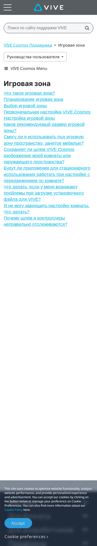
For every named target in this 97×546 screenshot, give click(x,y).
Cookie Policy (13, 510)
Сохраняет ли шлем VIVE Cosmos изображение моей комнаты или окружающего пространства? (39, 155)
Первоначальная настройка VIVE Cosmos (47, 112)
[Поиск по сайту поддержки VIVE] (85, 28)
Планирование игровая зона (33, 99)
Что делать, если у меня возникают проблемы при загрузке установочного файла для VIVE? (44, 193)
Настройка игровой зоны (29, 118)
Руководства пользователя (33, 56)
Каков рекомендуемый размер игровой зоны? (44, 127)
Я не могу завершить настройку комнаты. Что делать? (47, 208)
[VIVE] (48, 7)
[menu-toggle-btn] (7, 7)
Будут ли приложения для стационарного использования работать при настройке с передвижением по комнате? (47, 174)
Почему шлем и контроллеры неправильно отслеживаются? (35, 221)
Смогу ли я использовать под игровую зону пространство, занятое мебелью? (44, 139)
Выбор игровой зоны (25, 105)
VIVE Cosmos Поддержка (28, 45)
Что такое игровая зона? (29, 93)
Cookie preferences (25, 536)
